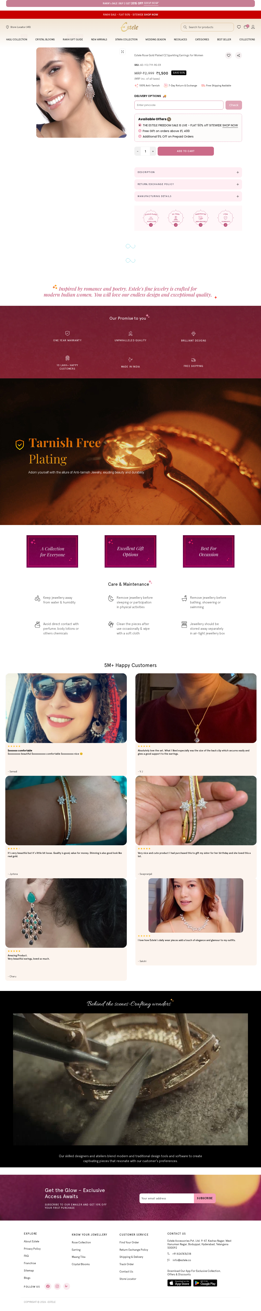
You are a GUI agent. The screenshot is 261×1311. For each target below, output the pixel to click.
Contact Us (126, 1271)
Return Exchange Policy (133, 1249)
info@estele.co (182, 1260)
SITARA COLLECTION (126, 39)
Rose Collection (81, 1242)
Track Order (126, 1264)
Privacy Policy (32, 1248)
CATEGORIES (202, 39)
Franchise (30, 1263)
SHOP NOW (230, 125)
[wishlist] (239, 27)
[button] (228, 55)
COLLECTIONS (247, 39)
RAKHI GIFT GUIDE (73, 39)
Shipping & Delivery (131, 1256)
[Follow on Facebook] (47, 1286)
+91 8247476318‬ (181, 1253)
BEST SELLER (224, 39)
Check (233, 105)
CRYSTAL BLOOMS (45, 39)
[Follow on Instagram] (57, 1286)
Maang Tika (78, 1256)
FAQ (26, 1255)
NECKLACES (180, 39)
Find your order (129, 1242)
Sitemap (29, 1270)
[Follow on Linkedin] (66, 1286)
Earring (76, 1249)
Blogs (27, 1277)
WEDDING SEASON (155, 39)
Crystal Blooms (81, 1264)
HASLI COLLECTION (16, 39)
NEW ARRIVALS (99, 39)
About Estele (31, 1241)
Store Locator (127, 1278)
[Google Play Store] (205, 1283)
